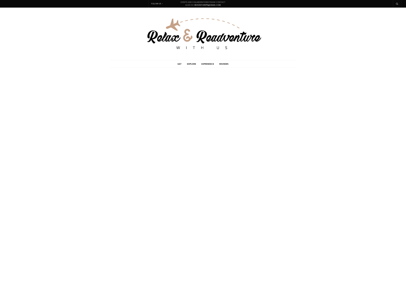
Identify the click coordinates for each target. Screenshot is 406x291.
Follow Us (156, 3)
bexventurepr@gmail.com (207, 5)
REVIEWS (224, 63)
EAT (180, 63)
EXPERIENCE (207, 63)
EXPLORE (191, 63)
